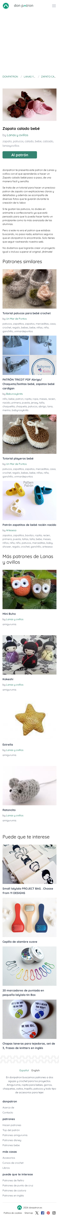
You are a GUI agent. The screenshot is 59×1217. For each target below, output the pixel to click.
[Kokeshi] (29, 655)
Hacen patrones (12, 1125)
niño (5, 398)
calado (29, 141)
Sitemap (29, 1212)
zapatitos (18, 323)
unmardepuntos (23, 331)
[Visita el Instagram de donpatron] (54, 1212)
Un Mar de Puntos (16, 318)
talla (41, 402)
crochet (7, 327)
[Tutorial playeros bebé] (29, 434)
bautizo (29, 535)
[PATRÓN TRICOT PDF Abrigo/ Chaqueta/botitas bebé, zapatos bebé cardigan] (29, 355)
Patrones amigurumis (15, 1135)
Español (24, 1070)
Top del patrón (11, 1130)
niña (46, 327)
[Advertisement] (29, 42)
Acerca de (8, 1107)
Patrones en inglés (13, 1195)
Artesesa (11, 530)
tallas (25, 539)
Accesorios (9, 1157)
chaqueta (21, 406)
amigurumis (9, 624)
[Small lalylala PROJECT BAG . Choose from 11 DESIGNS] (29, 864)
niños (6, 542)
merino (7, 410)
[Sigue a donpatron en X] (37, 1212)
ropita (28, 398)
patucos (18, 141)
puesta (26, 402)
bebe (38, 141)
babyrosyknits (20, 410)
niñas (40, 327)
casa (53, 323)
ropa (35, 398)
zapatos (30, 323)
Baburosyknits (14, 393)
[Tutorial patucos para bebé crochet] (29, 289)
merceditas (42, 323)
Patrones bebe (11, 1145)
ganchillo (8, 331)
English (35, 1070)
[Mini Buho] (29, 589)
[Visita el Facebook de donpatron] (42, 1212)
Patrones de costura (14, 1190)
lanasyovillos (11, 145)
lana (50, 406)
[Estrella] (29, 720)
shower (7, 546)
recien (51, 398)
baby (49, 542)
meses (43, 398)
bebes (24, 327)
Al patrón (19, 154)
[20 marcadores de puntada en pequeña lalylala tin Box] (29, 966)
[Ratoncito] (29, 785)
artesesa (47, 546)
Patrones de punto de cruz (18, 1185)
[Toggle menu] (53, 5)
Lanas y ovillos (17, 135)
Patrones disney (12, 1140)
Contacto (8, 1112)
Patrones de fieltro (13, 1180)
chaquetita (9, 406)
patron (19, 398)
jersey (34, 402)
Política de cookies (13, 1212)
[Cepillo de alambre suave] (29, 917)
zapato (7, 141)
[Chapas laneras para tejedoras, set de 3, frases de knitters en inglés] (29, 1019)
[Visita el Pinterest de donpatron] (48, 1212)
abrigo (42, 406)
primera (16, 402)
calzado (48, 141)
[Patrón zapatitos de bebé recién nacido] (29, 500)
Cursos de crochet (13, 1162)
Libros (6, 1167)
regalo (16, 327)
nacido (6, 402)
